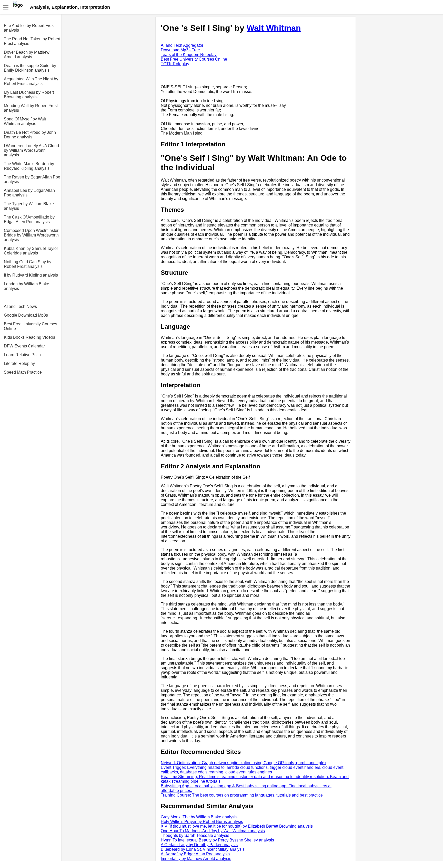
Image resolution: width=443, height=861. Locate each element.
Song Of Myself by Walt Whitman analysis (25, 121)
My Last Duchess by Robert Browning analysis (29, 94)
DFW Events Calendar (24, 346)
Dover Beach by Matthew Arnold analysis (26, 54)
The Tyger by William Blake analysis (29, 206)
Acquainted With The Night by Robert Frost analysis (31, 81)
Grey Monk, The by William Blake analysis (199, 817)
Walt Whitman (274, 28)
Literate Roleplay (19, 363)
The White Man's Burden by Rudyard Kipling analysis (29, 166)
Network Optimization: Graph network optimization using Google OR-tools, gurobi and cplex (243, 763)
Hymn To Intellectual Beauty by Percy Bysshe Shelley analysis (217, 840)
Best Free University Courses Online (30, 326)
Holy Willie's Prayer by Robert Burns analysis (202, 821)
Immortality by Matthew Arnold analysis (196, 858)
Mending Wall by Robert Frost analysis (31, 107)
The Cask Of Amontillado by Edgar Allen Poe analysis (29, 219)
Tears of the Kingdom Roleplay (189, 54)
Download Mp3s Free (180, 50)
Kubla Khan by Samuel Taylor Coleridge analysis (31, 250)
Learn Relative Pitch (22, 355)
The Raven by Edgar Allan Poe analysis (32, 179)
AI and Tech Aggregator (182, 45)
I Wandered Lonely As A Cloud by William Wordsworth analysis (31, 150)
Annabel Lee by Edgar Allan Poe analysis (29, 192)
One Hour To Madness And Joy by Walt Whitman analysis (213, 831)
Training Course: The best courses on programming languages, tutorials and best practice (242, 795)
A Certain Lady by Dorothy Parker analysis (199, 845)
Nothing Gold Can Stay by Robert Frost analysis (27, 264)
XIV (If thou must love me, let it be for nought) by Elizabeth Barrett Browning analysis (237, 826)
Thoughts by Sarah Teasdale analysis (195, 835)
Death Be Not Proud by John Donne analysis (30, 134)
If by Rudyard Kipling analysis (31, 275)
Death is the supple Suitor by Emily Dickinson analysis (30, 67)
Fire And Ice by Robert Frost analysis (29, 27)
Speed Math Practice (23, 372)
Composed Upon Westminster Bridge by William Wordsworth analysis (31, 235)
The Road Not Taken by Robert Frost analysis (32, 41)
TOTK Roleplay (175, 64)
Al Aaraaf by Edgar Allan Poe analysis (195, 854)
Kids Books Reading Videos (29, 337)
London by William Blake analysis (26, 286)
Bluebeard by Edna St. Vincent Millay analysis (203, 849)
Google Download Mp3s (26, 315)
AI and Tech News (20, 306)
